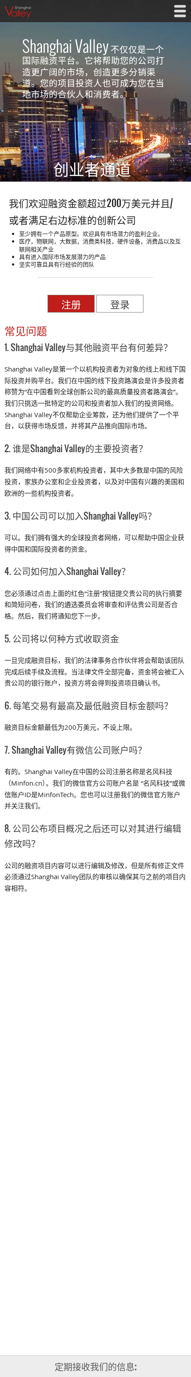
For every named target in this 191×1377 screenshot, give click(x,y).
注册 (71, 304)
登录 (120, 304)
